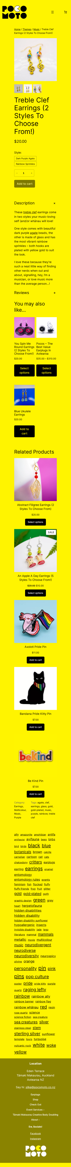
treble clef (30, 212)
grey (50, 900)
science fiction (22, 1017)
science (34, 1012)
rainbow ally (41, 996)
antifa (51, 834)
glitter (47, 888)
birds (23, 846)
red (43, 1006)
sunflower (48, 1034)
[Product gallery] (35, 59)
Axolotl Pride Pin (35, 646)
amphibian (40, 834)
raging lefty (34, 989)
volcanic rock (22, 1045)
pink (52, 968)
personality (25, 968)
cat (40, 857)
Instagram (35, 1138)
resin (52, 1007)
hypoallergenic (24, 925)
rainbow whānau (26, 1007)
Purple (17, 817)
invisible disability (24, 929)
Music (36, 29)
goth (46, 893)
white (39, 1045)
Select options (24, 370)
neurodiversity (26, 956)
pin (42, 968)
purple (34, 813)
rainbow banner (24, 1001)
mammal (31, 934)
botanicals (22, 852)
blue (46, 845)
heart (17, 905)
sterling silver (27, 1033)
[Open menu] (52, 12)
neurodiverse (25, 950)
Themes (27, 29)
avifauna (32, 839)
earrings (35, 806)
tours (29, 1039)
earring (18, 869)
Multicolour (20, 810)
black (34, 845)
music (48, 810)
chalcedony (21, 862)
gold (50, 806)
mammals (45, 934)
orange (29, 961)
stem (37, 1027)
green (39, 899)
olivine (18, 961)
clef (47, 802)
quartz (18, 990)
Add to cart (24, 431)
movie (31, 939)
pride (28, 983)
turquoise (40, 1039)
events (46, 879)
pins (19, 976)
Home (17, 29)
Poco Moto (37, 12)
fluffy (47, 884)
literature (19, 934)
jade (39, 929)
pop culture (37, 976)
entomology (23, 875)
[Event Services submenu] (44, 1110)
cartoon (32, 857)
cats (46, 857)
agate (34, 233)
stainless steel (22, 1028)
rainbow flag (43, 1001)
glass (44, 806)
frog (33, 888)
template (19, 1039)
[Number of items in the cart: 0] (65, 12)
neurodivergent (38, 945)
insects (41, 925)
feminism (19, 884)
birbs (51, 839)
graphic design (23, 900)
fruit (39, 888)
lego (45, 929)
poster (18, 983)
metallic (20, 940)
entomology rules (27, 879)
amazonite (26, 834)
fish (29, 884)
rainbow (43, 813)
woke (51, 1045)
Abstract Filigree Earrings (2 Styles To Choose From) (35, 507)
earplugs (49, 862)
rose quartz (21, 1012)
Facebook (35, 1133)
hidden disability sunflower (31, 920)
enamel (48, 869)
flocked (37, 884)
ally (16, 834)
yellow (20, 1051)
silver (44, 1022)
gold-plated (37, 810)
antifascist (19, 839)
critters (35, 862)
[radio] (25, 158)
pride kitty (40, 983)
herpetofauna (32, 906)
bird (16, 846)
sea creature (40, 1017)
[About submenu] (39, 1120)
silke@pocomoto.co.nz (40, 1087)
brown (37, 852)
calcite (47, 852)
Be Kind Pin (35, 781)
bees (44, 839)
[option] (28, 88)
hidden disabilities (27, 910)
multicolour (44, 939)
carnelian (19, 857)
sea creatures (26, 1022)
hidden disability (27, 916)
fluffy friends (21, 888)
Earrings (18, 806)
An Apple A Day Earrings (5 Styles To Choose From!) (35, 578)
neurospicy (48, 956)
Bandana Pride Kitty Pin (35, 713)
